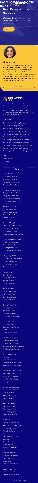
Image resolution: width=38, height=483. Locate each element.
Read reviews (8, 29)
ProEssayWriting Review (11, 423)
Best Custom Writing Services (13, 126)
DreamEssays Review (10, 264)
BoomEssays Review (10, 212)
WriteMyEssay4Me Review (12, 464)
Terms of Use (7, 158)
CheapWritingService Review (12, 226)
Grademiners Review (10, 332)
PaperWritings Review (10, 412)
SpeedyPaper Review (10, 442)
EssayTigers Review (10, 308)
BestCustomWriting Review (12, 201)
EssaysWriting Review (10, 305)
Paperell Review (8, 398)
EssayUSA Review (9, 310)
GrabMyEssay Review (10, 330)
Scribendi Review (8, 439)
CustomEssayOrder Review (12, 239)
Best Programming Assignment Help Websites (18, 151)
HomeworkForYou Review (11, 343)
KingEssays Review (9, 354)
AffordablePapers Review (11, 185)
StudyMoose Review (10, 447)
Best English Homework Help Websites (16, 142)
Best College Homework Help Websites (16, 140)
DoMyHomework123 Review (12, 258)
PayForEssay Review (10, 415)
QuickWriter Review (9, 428)
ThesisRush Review (9, 453)
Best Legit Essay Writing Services (14, 128)
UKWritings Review (9, 458)
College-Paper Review (10, 228)
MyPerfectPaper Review (11, 379)
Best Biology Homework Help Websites (16, 134)
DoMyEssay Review (9, 256)
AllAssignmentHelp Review (12, 190)
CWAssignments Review (11, 248)
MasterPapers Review (10, 360)
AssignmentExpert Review (12, 193)
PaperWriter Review (9, 409)
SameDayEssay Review (10, 436)
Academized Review (10, 176)
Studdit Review (8, 445)
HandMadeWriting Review (11, 338)
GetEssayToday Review (11, 327)
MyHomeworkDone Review (12, 371)
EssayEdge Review (9, 278)
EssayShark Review (9, 300)
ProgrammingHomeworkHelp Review (15, 425)
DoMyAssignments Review (12, 250)
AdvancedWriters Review (11, 182)
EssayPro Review (8, 288)
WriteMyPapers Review (11, 472)
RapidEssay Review (9, 431)
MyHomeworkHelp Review (12, 373)
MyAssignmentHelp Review (12, 365)
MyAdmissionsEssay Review (12, 363)
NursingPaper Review (10, 382)
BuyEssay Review (8, 218)
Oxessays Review (9, 393)
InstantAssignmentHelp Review (13, 346)
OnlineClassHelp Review (11, 387)
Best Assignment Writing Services (14, 123)
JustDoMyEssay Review (11, 349)
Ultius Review (7, 461)
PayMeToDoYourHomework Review (14, 420)
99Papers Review (9, 174)
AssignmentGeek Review (11, 196)
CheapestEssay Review (11, 223)
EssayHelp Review (9, 280)
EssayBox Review (9, 275)
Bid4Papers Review (9, 209)
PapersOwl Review (9, 406)
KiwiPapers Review (9, 357)
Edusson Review (8, 272)
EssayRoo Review (9, 294)
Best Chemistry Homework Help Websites (17, 137)
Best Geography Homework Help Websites (17, 145)
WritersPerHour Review (11, 475)
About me (19, 86)
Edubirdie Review (9, 267)
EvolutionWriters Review (11, 316)
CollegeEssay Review (10, 231)
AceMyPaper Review (10, 179)
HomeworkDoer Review (11, 341)
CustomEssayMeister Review (13, 234)
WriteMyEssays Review (11, 469)
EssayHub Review (9, 283)
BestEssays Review (9, 206)
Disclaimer (6, 161)
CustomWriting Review (10, 242)
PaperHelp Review (9, 403)
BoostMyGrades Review (11, 215)
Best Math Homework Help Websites (15, 148)
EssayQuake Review (9, 291)
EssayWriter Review (9, 313)
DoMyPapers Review (10, 261)
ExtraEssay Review (9, 321)
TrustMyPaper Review (10, 455)
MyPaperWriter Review (10, 376)
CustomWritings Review (11, 245)
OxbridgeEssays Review (11, 390)
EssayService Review (10, 297)
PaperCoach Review (10, 395)
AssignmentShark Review (11, 198)
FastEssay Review (9, 324)
